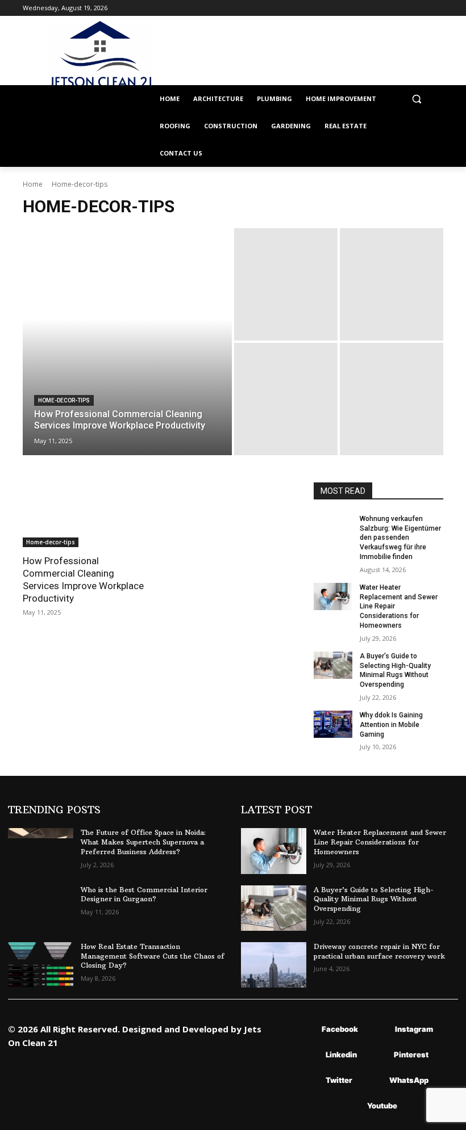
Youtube (382, 1105)
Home (33, 184)
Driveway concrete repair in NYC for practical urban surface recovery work (379, 951)
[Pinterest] (377, 1055)
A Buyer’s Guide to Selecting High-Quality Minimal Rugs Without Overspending (374, 899)
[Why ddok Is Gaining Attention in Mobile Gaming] (333, 724)
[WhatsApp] (372, 1080)
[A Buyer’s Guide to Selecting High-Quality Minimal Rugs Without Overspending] (333, 665)
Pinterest (411, 1054)
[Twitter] (309, 1080)
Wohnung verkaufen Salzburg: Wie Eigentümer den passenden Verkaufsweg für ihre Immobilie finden (400, 538)
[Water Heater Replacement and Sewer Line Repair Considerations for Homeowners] (333, 596)
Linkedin (341, 1054)
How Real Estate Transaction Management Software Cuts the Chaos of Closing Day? (152, 956)
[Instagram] (378, 1029)
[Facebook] (305, 1029)
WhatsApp (408, 1080)
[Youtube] (350, 1106)
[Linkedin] (309, 1055)
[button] (416, 99)
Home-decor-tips (64, 400)
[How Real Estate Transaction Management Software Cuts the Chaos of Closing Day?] (40, 965)
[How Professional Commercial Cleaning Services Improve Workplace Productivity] (127, 341)
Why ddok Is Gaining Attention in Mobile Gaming (391, 724)
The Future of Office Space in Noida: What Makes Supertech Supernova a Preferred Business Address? (143, 842)
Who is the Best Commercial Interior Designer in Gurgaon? (144, 894)
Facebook (340, 1029)
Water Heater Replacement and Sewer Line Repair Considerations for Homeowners (380, 842)
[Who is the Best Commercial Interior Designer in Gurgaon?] (40, 908)
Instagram (414, 1029)
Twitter (339, 1080)
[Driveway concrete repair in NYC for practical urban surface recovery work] (273, 965)
